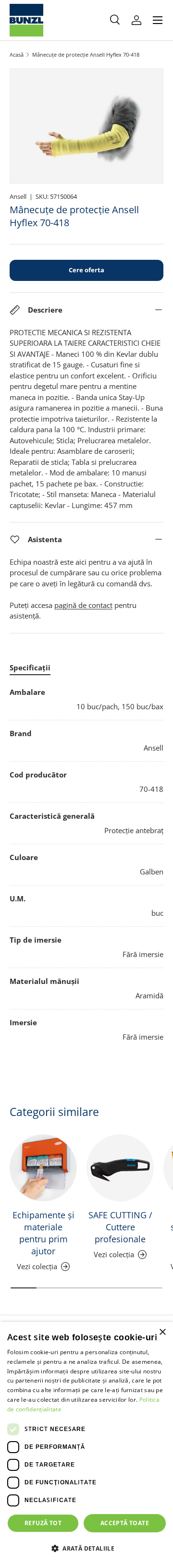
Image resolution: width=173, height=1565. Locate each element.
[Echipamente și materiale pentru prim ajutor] (43, 1168)
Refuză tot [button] (43, 1523)
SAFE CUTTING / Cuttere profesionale (120, 1227)
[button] (86, 1548)
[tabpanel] (86, 865)
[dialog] (86, 1443)
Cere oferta (86, 270)
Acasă (17, 54)
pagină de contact (83, 605)
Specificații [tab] (30, 667)
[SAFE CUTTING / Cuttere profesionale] (120, 1168)
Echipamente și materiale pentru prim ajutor (43, 1233)
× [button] (162, 1332)
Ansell (18, 196)
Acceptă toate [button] (124, 1523)
